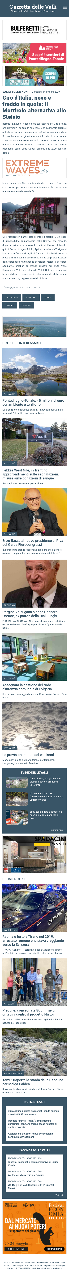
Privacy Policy (41, 1268)
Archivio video (57, 830)
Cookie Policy (55, 1268)
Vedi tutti (59, 1195)
